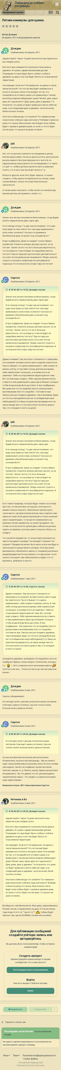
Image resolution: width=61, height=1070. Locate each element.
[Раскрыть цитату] (7, 289)
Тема (15, 1055)
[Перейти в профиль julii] (6, 146)
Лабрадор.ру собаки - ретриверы (30, 4)
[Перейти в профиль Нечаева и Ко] (6, 801)
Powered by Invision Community (30, 1065)
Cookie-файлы (30, 1059)
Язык (6, 1055)
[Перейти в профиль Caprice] (6, 280)
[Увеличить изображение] (8, 665)
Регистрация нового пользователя (30, 970)
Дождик (12, 34)
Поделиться (16, 1009)
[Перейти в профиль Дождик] (6, 50)
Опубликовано (25, 52)
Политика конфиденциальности (39, 1055)
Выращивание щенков (29, 37)
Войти (30, 991)
